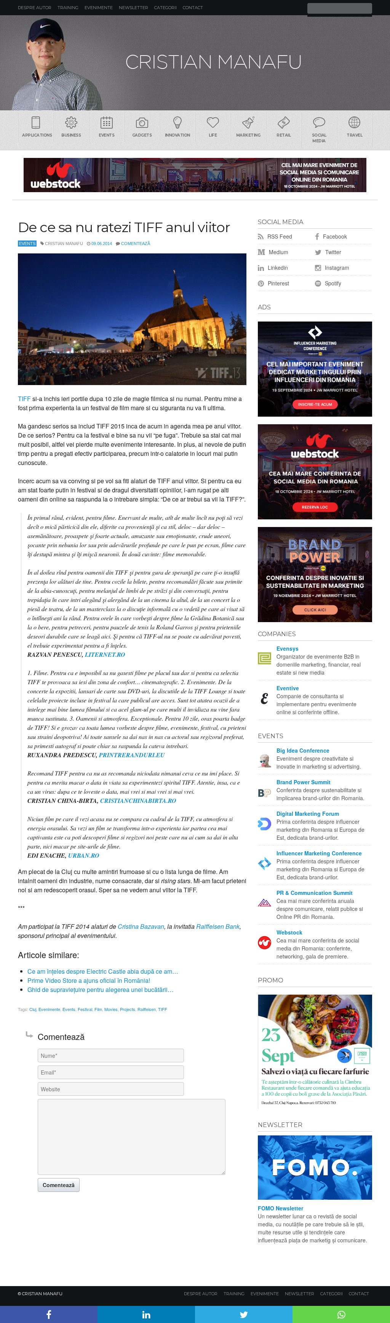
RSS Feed (279, 236)
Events (106, 135)
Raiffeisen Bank (218, 926)
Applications (37, 135)
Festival (85, 1009)
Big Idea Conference (303, 750)
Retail (284, 135)
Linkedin (277, 267)
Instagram (336, 267)
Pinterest (277, 283)
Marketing (248, 135)
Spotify (332, 283)
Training (68, 7)
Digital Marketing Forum (308, 813)
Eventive (288, 688)
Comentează (135, 243)
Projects (127, 1009)
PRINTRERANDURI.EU (132, 755)
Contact (193, 7)
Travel (354, 135)
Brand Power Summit (304, 782)
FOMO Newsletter (280, 1208)
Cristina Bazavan (141, 926)
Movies (111, 1009)
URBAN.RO (83, 855)
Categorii (165, 7)
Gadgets (142, 135)
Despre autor (34, 7)
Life (213, 135)
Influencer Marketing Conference (319, 853)
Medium (277, 252)
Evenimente (99, 7)
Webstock (289, 932)
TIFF (24, 398)
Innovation (177, 135)
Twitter (332, 252)
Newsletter (133, 7)
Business (71, 135)
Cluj (32, 1009)
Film (98, 1009)
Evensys (288, 648)
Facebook (334, 236)
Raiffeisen (146, 1009)
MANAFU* (195, 62)
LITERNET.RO (105, 654)
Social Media (319, 138)
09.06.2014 (101, 243)
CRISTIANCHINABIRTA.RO (138, 800)
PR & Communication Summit (315, 892)
